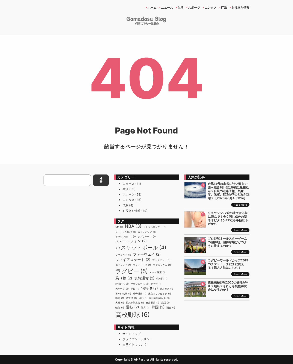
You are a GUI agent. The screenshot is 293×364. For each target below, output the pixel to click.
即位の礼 (122, 283)
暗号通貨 (139, 293)
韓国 (158, 307)
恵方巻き (166, 288)
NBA (133, 226)
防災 (145, 307)
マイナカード (142, 265)
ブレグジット (161, 260)
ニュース (128, 183)
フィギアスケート (132, 260)
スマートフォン (131, 241)
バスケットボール (140, 247)
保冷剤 (161, 278)
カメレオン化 (147, 232)
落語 (165, 302)
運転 (132, 307)
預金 (170, 307)
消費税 (131, 298)
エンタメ (128, 200)
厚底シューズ (140, 283)
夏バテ (156, 283)
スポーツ (128, 194)
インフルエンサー (154, 227)
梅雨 (119, 298)
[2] (195, 225)
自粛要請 (152, 302)
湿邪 (143, 298)
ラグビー (131, 271)
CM (119, 227)
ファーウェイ (147, 254)
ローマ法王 (158, 272)
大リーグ (122, 288)
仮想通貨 (144, 278)
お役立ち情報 (131, 210)
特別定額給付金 (159, 298)
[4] (195, 273)
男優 (119, 302)
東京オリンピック (159, 293)
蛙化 (119, 307)
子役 (135, 288)
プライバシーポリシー (137, 339)
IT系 (125, 205)
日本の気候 (123, 293)
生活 (125, 189)
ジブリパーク (147, 236)
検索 (101, 180)
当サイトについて (134, 344)
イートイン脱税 (125, 232)
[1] (195, 196)
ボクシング (123, 265)
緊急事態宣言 (135, 302)
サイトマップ (131, 333)
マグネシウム (162, 265)
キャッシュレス (125, 236)
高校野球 (132, 314)
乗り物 (123, 278)
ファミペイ (123, 254)
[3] (195, 251)
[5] (195, 295)
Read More (240, 204)
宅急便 (149, 288)
